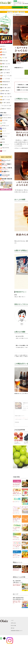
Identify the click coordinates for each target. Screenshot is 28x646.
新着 (14, 12)
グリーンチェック (5, 144)
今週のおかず (4, 52)
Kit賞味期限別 (22, 12)
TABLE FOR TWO (5, 147)
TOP (14, 14)
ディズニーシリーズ (5, 133)
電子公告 (12, 628)
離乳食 (3, 139)
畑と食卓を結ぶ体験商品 (6, 117)
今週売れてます (10, 12)
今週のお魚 (4, 128)
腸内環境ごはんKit (5, 125)
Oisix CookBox (4, 120)
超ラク (18, 12)
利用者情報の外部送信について (16, 630)
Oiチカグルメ (4, 136)
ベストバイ (4, 130)
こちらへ (23, 2)
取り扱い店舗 (13, 625)
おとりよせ (4, 150)
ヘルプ (12, 620)
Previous (14, 34)
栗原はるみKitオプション (6, 115)
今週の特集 (4, 49)
